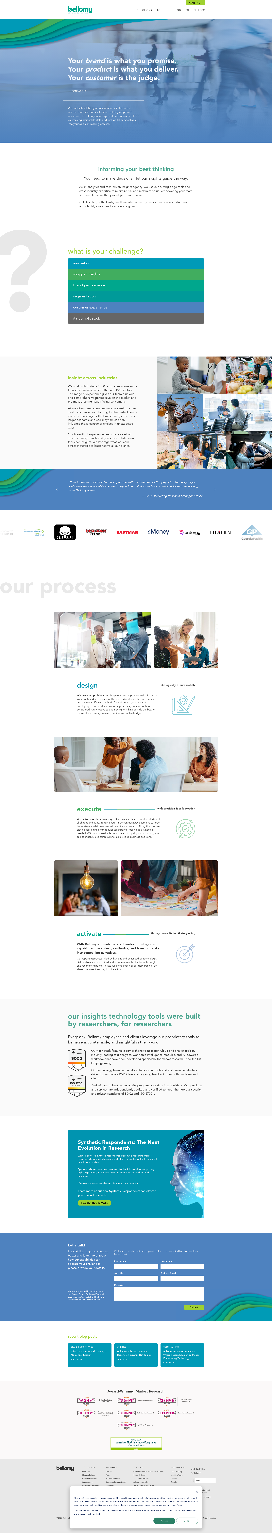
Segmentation (87, 1482)
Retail (108, 1475)
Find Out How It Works (94, 1203)
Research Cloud (139, 1475)
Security (174, 1482)
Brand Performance (89, 1479)
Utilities (109, 1472)
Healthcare (110, 1486)
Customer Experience (90, 1486)
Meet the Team (176, 1475)
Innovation (86, 1472)
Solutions (144, 10)
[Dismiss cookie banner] (197, 1492)
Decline (187, 1521)
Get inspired (198, 1469)
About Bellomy (176, 1472)
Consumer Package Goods (116, 1482)
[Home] (81, 10)
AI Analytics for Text (140, 1479)
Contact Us (79, 91)
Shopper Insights (88, 1475)
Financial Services (113, 1479)
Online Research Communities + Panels (148, 1472)
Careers (174, 1479)
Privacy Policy (85, 1294)
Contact (195, 3)
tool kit (163, 10)
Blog (177, 10)
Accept (164, 1521)
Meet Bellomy (196, 10)
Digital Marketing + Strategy (144, 1486)
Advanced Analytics (140, 1482)
